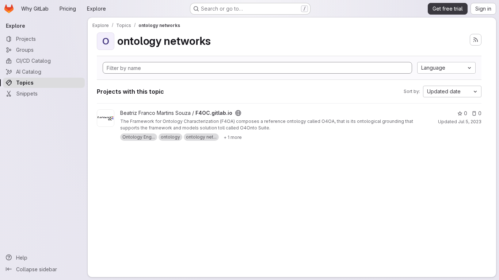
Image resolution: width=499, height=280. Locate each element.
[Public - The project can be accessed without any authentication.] (238, 113)
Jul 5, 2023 (469, 121)
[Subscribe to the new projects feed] (475, 40)
